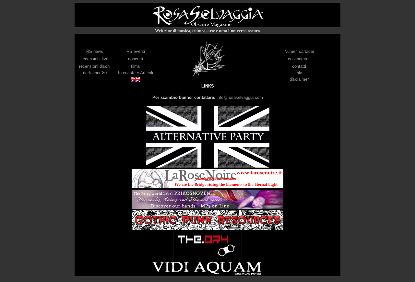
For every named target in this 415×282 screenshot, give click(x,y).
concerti (135, 58)
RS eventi (135, 51)
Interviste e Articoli (135, 72)
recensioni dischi (95, 66)
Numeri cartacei (299, 51)
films (135, 66)
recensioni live (94, 58)
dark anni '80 (95, 72)
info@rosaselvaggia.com (240, 97)
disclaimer (299, 79)
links (299, 72)
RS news (94, 51)
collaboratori (299, 58)
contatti (299, 66)
